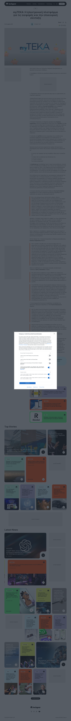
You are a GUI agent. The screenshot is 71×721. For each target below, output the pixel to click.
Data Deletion (29, 387)
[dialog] (35, 360)
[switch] (49, 355)
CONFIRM (27, 383)
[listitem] (35, 353)
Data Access (35, 387)
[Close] (55, 334)
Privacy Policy (41, 387)
